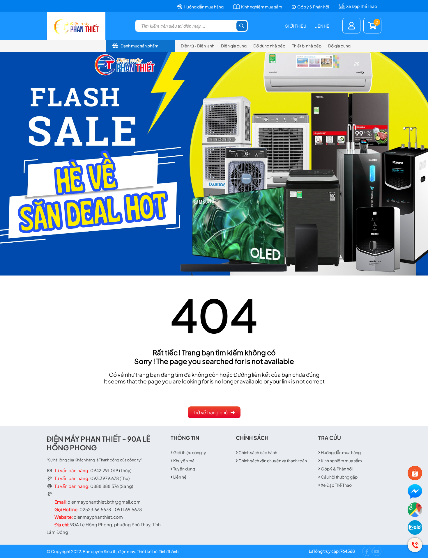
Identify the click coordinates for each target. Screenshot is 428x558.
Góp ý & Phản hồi (337, 468)
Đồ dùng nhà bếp (269, 45)
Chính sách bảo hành (257, 452)
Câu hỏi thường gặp (339, 476)
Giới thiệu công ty (189, 452)
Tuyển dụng (184, 468)
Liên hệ (321, 26)
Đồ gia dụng (339, 45)
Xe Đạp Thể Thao (336, 485)
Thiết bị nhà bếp (306, 45)
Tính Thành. (169, 551)
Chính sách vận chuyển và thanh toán (272, 460)
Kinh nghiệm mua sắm (341, 460)
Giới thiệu (295, 26)
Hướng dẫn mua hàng (341, 452)
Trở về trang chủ (211, 412)
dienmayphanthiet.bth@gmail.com (104, 501)
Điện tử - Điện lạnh (197, 45)
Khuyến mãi (184, 460)
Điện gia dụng (234, 45)
